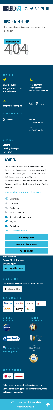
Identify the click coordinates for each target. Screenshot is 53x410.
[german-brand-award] (36, 338)
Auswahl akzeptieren (26, 244)
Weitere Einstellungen (16, 230)
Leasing (6, 144)
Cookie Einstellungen (13, 260)
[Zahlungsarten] (8, 303)
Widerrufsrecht (10, 256)
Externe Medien (16, 212)
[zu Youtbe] (32, 103)
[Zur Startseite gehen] (11, 8)
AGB (12, 402)
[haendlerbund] (35, 349)
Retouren (7, 151)
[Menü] (47, 8)
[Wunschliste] (37, 8)
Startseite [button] (11, 41)
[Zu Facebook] (38, 103)
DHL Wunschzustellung (20, 217)
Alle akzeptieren (26, 237)
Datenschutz (35, 402)
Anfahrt (10, 119)
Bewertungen (9, 263)
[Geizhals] (12, 339)
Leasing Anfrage (11, 148)
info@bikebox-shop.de (12, 105)
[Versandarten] (8, 376)
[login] (31, 8)
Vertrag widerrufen (14, 268)
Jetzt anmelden (12, 289)
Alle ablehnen (26, 250)
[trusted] (34, 328)
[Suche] (26, 8)
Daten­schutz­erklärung (17, 192)
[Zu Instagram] (43, 103)
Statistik (13, 203)
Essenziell (14, 198)
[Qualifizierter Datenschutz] (34, 359)
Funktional (14, 226)
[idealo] (7, 328)
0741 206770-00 (35, 85)
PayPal (12, 221)
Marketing (14, 207)
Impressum (22, 402)
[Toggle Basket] (42, 8)
